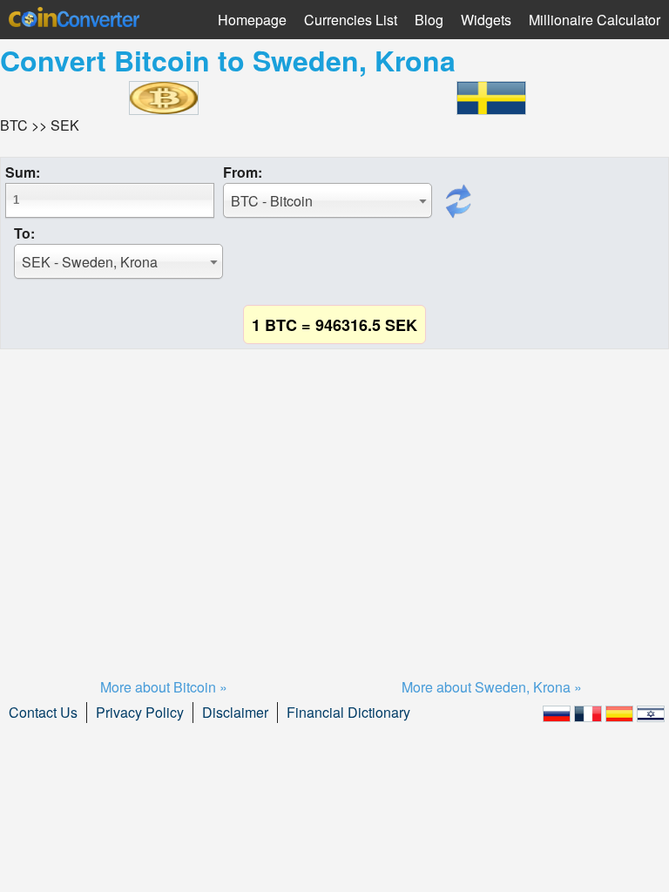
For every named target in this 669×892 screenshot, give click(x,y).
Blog (429, 20)
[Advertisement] (334, 492)
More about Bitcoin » (163, 687)
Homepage (252, 20)
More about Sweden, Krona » (492, 687)
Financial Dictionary (348, 712)
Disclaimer (235, 712)
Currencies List (350, 20)
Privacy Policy (140, 712)
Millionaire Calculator (594, 20)
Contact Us (43, 712)
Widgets (486, 20)
